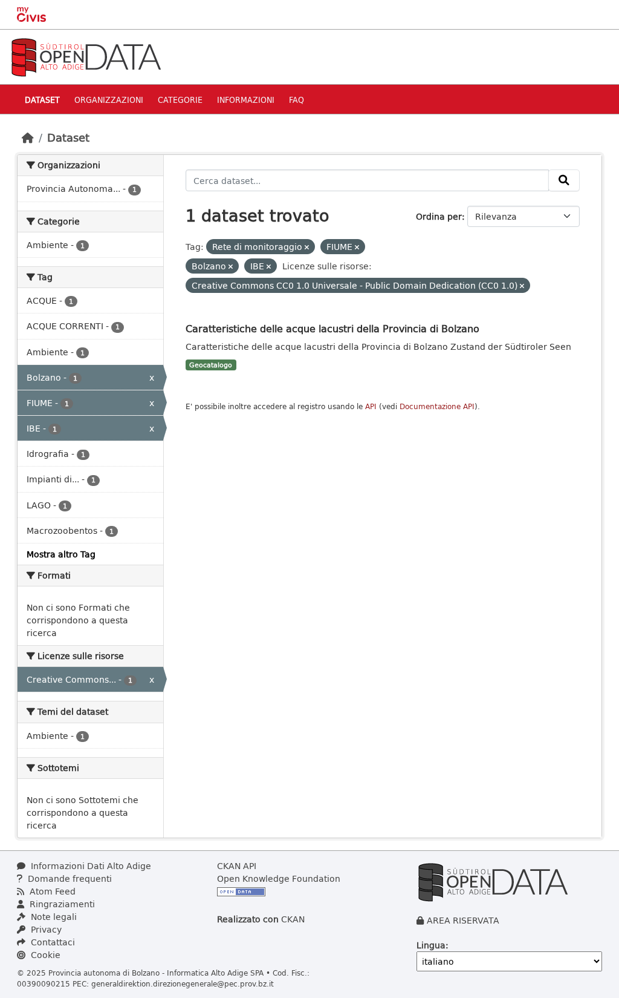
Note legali (52, 916)
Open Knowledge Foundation (278, 878)
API (371, 406)
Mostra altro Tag (61, 554)
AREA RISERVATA (463, 920)
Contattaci (51, 942)
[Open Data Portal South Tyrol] (86, 56)
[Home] (28, 137)
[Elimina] (307, 247)
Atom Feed (51, 891)
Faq (296, 99)
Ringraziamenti (61, 904)
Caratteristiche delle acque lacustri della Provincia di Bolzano (332, 328)
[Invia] (564, 180)
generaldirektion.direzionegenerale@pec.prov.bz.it (182, 983)
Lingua (431, 945)
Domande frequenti (68, 878)
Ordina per (439, 216)
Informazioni (245, 99)
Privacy (45, 929)
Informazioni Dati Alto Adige (89, 865)
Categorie (180, 99)
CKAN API (236, 865)
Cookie (44, 954)
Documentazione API (437, 406)
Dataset (42, 99)
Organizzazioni (108, 99)
